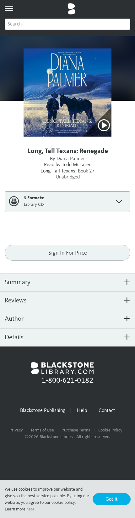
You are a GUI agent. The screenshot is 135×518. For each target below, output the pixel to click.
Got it (111, 499)
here (30, 509)
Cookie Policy (110, 430)
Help (82, 410)
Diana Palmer (71, 158)
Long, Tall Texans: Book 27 (67, 171)
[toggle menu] (8, 8)
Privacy (16, 430)
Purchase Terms (76, 430)
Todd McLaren (76, 164)
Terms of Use (42, 430)
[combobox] (67, 24)
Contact (107, 410)
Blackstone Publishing (42, 410)
